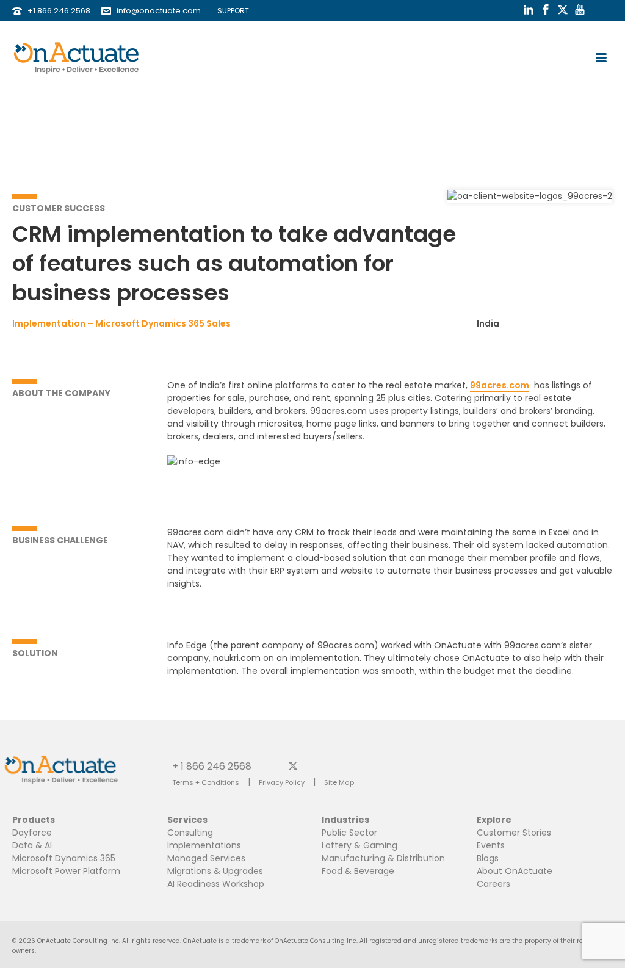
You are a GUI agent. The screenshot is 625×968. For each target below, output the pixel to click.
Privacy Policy (282, 782)
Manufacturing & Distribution (383, 858)
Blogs (488, 858)
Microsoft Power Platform (66, 871)
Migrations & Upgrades (215, 871)
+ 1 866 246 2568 (211, 765)
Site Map (339, 782)
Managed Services (206, 858)
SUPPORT (230, 10)
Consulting (190, 832)
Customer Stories (514, 832)
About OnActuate (514, 871)
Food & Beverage (358, 871)
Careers (493, 884)
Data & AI (32, 845)
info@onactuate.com (159, 10)
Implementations (204, 845)
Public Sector (349, 832)
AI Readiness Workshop (215, 884)
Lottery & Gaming (359, 845)
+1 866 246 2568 (58, 10)
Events (491, 845)
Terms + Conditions (205, 782)
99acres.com (499, 385)
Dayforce (32, 832)
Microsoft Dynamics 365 (63, 858)
